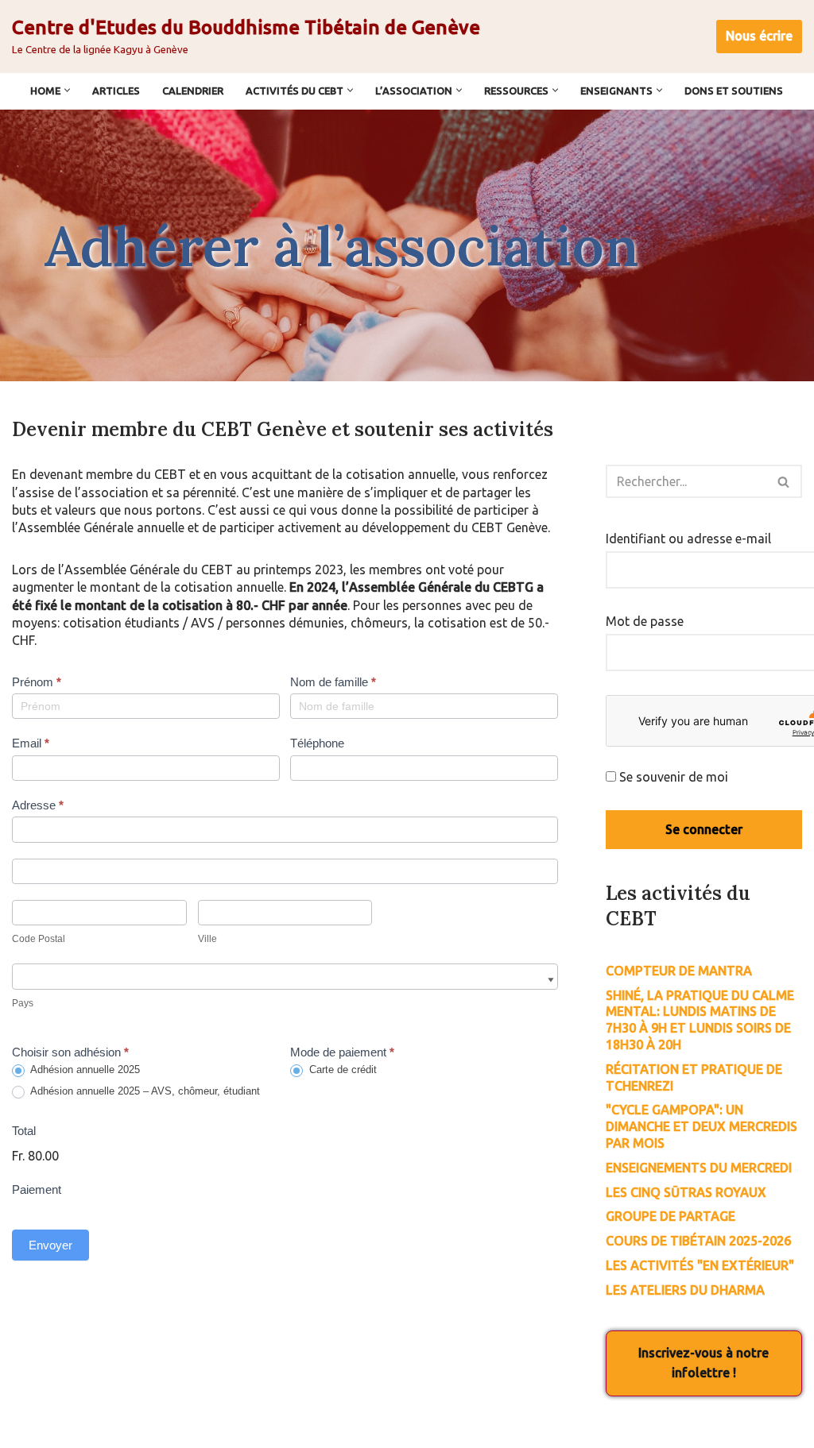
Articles (116, 90)
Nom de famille (333, 682)
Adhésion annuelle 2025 (84, 1069)
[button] (67, 90)
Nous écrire (759, 36)
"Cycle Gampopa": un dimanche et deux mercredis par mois (701, 1126)
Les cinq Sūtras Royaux (686, 1192)
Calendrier (192, 90)
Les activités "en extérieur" (700, 1265)
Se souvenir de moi (672, 777)
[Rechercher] (784, 481)
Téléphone (317, 743)
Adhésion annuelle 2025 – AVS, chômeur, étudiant (144, 1091)
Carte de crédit (341, 1069)
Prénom (36, 682)
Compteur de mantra (679, 970)
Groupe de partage (670, 1216)
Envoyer (50, 1245)
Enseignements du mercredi (699, 1167)
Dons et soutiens (733, 90)
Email (30, 743)
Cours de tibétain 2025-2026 (698, 1241)
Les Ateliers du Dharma (685, 1290)
